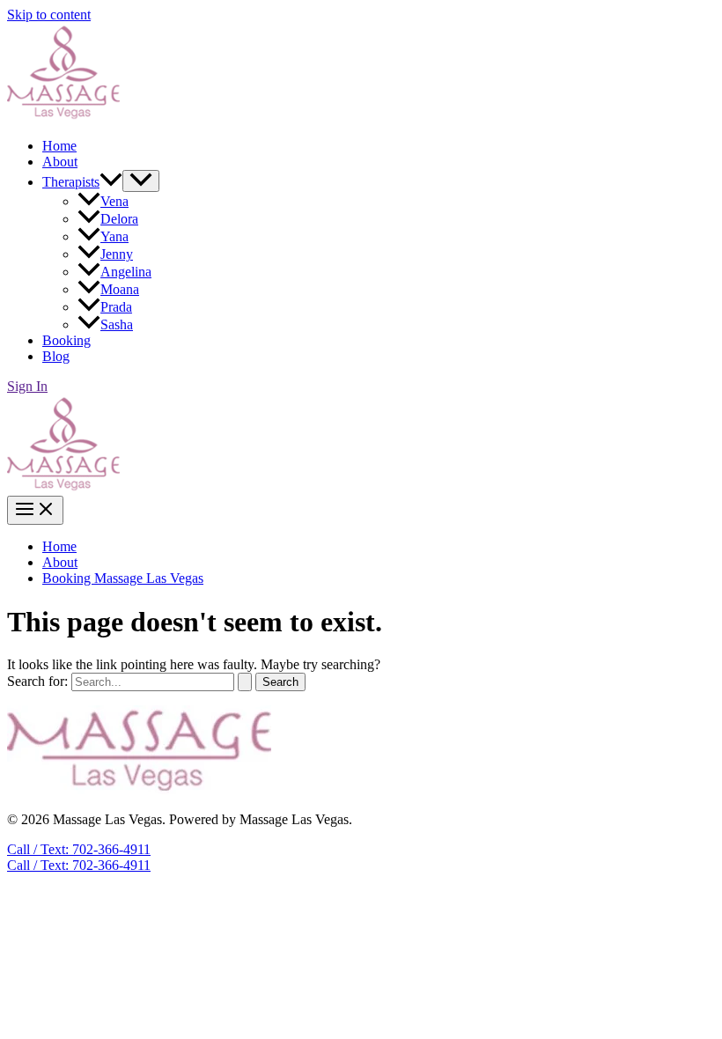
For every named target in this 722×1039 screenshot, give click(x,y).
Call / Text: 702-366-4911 (79, 865)
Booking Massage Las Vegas (122, 578)
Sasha (116, 324)
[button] (110, 181)
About (59, 161)
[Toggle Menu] (140, 181)
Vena (114, 201)
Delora (119, 218)
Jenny (116, 254)
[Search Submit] (245, 682)
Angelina (125, 271)
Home (59, 145)
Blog (56, 356)
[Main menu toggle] (35, 510)
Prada (116, 306)
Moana (119, 289)
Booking (66, 340)
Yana (114, 236)
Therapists (70, 181)
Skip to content (49, 14)
